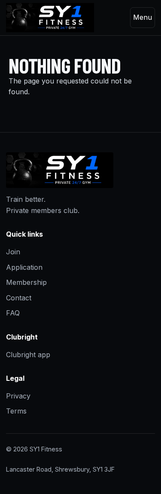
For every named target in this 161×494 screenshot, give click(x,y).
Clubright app (28, 354)
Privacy (18, 396)
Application (24, 267)
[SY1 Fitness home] (50, 17)
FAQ (13, 313)
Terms (16, 411)
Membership (26, 282)
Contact (18, 297)
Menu (142, 17)
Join (13, 251)
